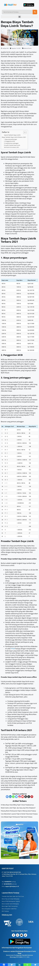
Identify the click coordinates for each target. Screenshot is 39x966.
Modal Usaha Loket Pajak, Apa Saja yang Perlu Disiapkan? (18, 808)
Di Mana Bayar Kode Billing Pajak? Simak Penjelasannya (17, 805)
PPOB (13, 649)
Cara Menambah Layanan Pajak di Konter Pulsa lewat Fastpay (19, 814)
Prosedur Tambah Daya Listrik (12, 145)
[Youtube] (22, 796)
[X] (25, 796)
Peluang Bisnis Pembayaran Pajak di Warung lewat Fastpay (18, 811)
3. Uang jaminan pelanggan (11, 143)
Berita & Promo (28, 48)
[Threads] (28, 796)
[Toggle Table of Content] (24, 132)
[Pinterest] (31, 796)
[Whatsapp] (13, 796)
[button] (19, 16)
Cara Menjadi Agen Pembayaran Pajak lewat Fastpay (16, 817)
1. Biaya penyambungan (10, 139)
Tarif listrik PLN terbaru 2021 (11, 147)
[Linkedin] (10, 796)
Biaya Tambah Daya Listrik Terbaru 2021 (14, 137)
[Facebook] (7, 796)
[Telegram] (16, 796)
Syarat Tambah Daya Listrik (12, 135)
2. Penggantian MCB (9, 141)
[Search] (35, 12)
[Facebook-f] (13, 935)
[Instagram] (19, 796)
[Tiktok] (25, 935)
